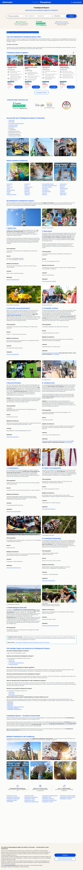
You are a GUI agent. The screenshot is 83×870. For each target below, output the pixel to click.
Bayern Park (11, 661)
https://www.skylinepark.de (13, 279)
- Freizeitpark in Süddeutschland (14, 709)
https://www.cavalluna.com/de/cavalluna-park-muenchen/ (56, 441)
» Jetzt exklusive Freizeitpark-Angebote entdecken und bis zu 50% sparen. (32, 642)
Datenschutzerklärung (10, 865)
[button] (23, 16)
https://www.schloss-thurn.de (14, 567)
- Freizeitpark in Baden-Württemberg (15, 708)
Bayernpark (59, 233)
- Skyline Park (15, 707)
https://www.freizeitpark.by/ (48, 580)
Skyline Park (11, 120)
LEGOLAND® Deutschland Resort (16, 123)
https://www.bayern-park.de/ (49, 281)
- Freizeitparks (15, 706)
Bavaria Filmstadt (13, 126)
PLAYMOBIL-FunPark (13, 125)
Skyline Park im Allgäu (32, 231)
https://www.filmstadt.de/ (13, 437)
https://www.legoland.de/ (13, 354)
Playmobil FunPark (71, 723)
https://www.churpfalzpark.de (14, 511)
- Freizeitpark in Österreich (14, 708)
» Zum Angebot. (56, 354)
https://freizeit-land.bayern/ (48, 509)
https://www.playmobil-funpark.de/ (50, 353)
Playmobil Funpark (13, 664)
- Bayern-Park (15, 707)
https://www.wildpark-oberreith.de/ (50, 625)
